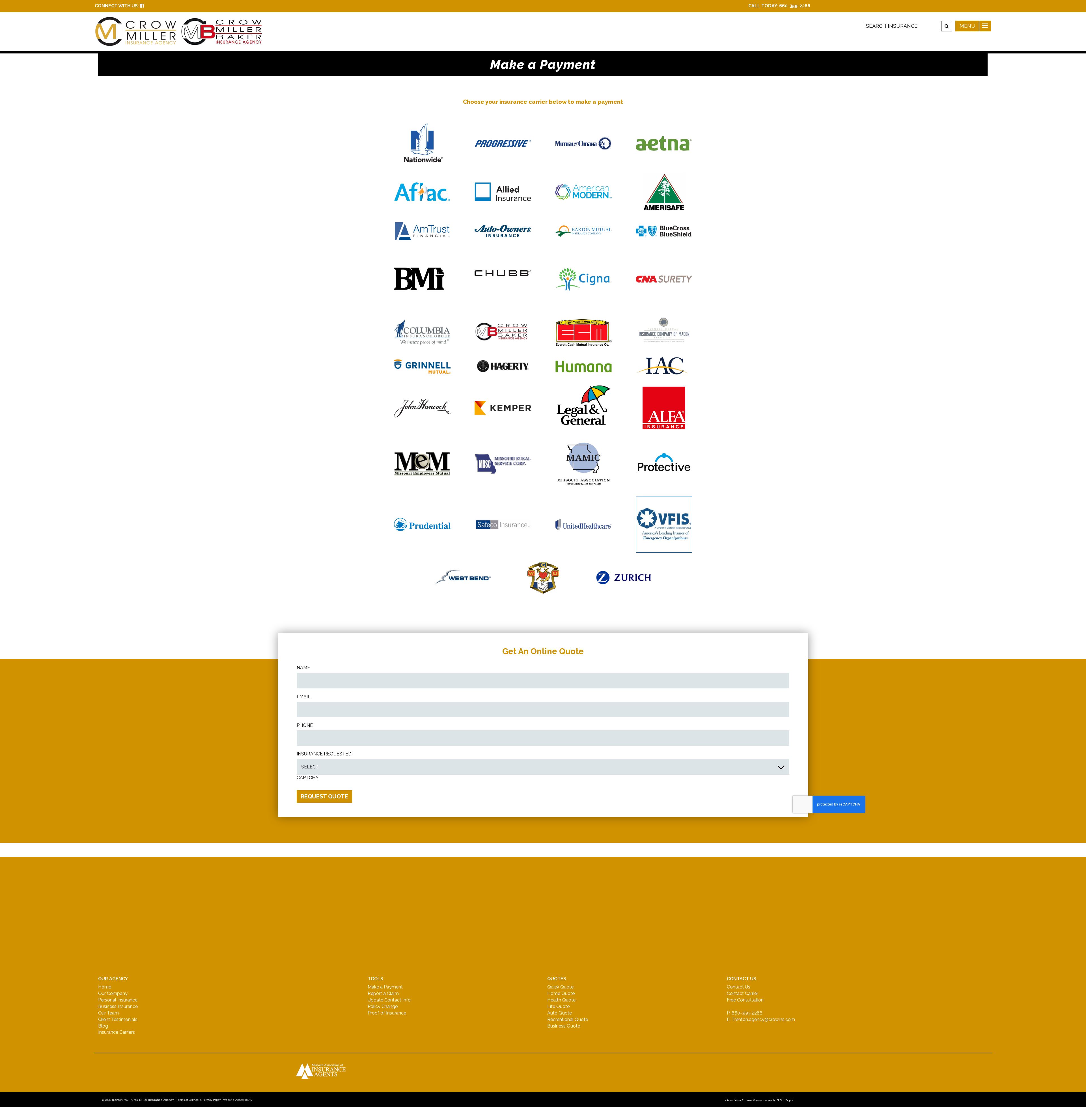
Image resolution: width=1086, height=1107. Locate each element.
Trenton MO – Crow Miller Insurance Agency (142, 1099)
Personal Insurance (117, 1000)
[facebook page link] (142, 5)
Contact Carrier (742, 993)
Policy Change (383, 1006)
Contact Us (738, 987)
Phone (305, 725)
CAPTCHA (307, 777)
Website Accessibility (237, 1099)
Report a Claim (383, 993)
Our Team (108, 1013)
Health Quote (561, 1000)
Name (303, 667)
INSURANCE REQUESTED (324, 754)
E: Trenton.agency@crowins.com (761, 1019)
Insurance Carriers (116, 1032)
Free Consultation (745, 1000)
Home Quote (561, 993)
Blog (103, 1026)
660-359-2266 (794, 5)
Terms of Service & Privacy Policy (198, 1099)
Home (104, 987)
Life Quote (558, 1006)
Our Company (113, 993)
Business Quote (563, 1026)
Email (304, 696)
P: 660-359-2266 (744, 1013)
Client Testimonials (117, 1019)
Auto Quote (559, 1013)
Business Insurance (118, 1006)
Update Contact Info (389, 1000)
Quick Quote (560, 987)
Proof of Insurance (387, 1013)
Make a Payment (385, 987)
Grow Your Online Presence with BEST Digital (759, 1100)
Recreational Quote (567, 1019)
